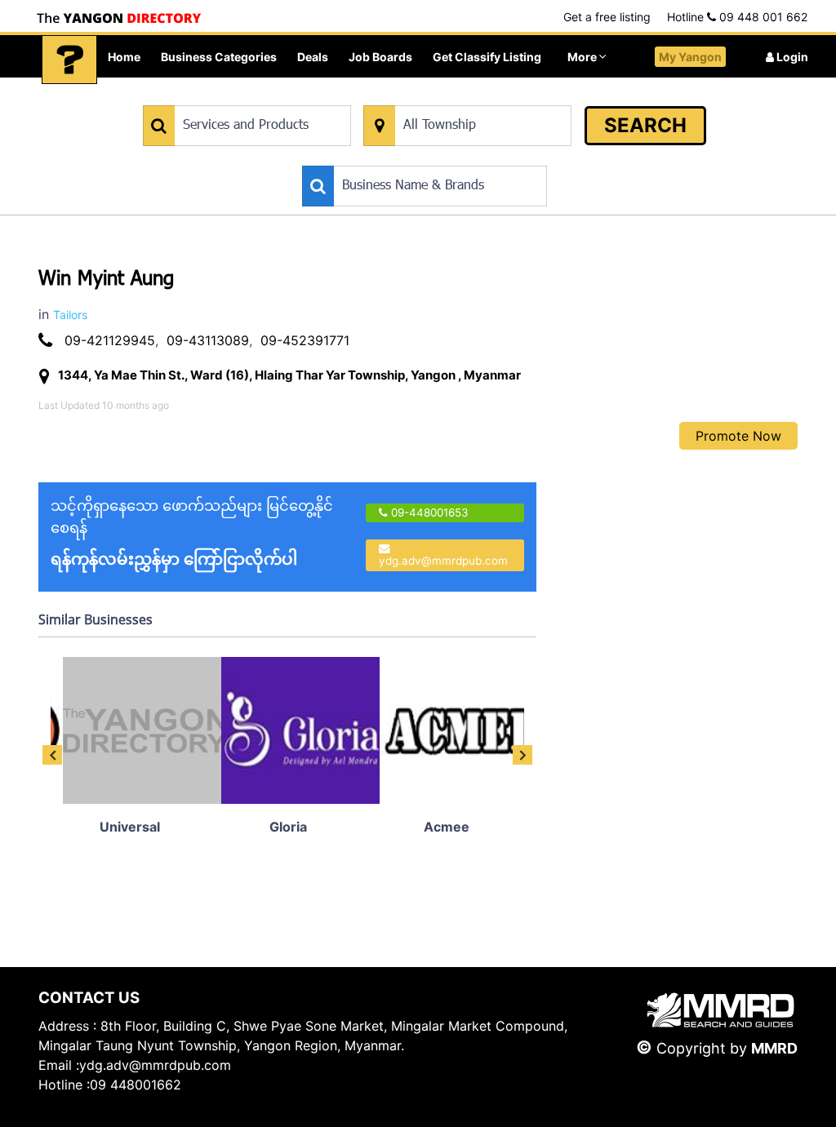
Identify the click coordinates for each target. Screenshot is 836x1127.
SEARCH (645, 125)
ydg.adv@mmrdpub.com (443, 560)
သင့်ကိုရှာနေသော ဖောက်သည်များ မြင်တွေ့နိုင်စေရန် (192, 533)
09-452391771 (304, 340)
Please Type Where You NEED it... (447, 97)
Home (124, 57)
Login (791, 57)
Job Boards (380, 57)
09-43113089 (208, 340)
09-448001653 (428, 512)
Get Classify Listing (487, 57)
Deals (312, 57)
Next (522, 755)
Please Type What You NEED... (219, 97)
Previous (52, 755)
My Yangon (690, 57)
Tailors (70, 315)
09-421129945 (109, 340)
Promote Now (738, 436)
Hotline (737, 17)
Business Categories (219, 57)
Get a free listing (607, 17)
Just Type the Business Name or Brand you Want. (425, 157)
